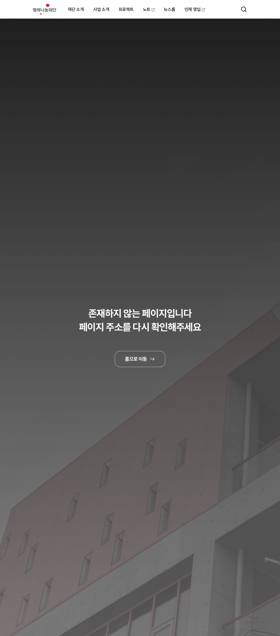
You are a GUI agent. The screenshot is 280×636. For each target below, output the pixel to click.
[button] (140, 359)
